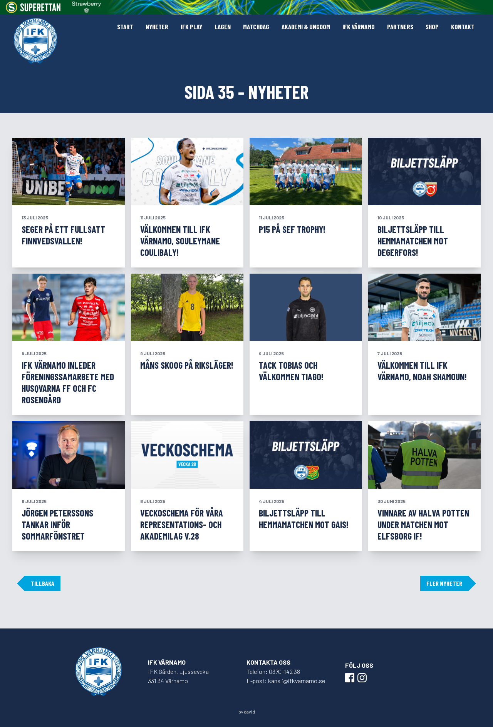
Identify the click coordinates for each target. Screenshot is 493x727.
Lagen (223, 26)
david (249, 711)
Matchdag (256, 26)
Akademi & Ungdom (306, 26)
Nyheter (157, 26)
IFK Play (191, 26)
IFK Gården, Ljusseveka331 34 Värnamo (178, 676)
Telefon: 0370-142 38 (273, 671)
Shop (432, 26)
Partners (400, 26)
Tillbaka (42, 583)
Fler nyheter (444, 583)
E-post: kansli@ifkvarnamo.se (285, 680)
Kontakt (463, 26)
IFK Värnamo (358, 26)
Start (125, 26)
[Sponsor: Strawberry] (86, 7)
